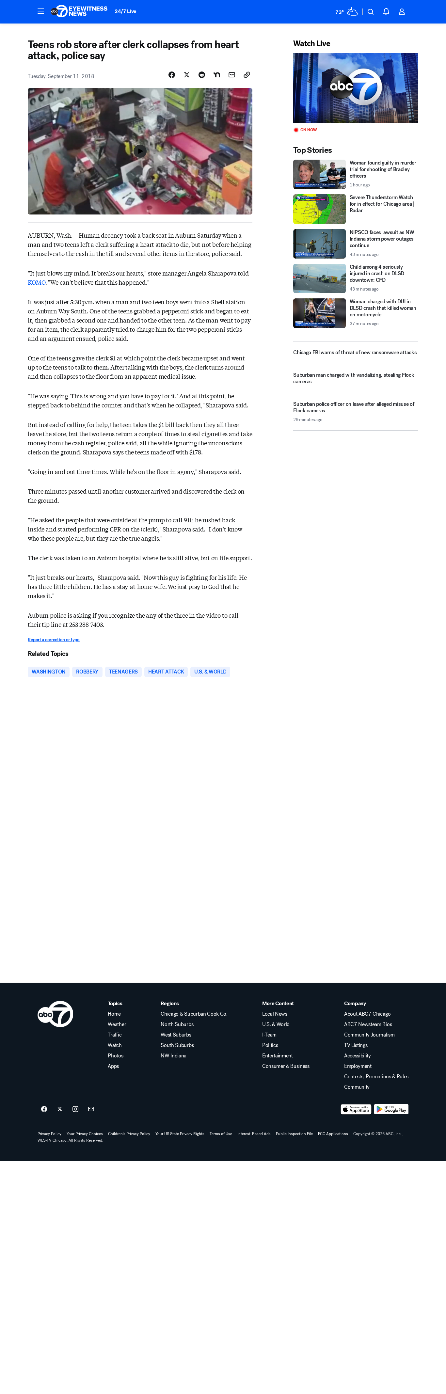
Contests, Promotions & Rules (376, 1076)
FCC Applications (333, 1134)
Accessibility (357, 1055)
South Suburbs (177, 1045)
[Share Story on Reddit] (201, 74)
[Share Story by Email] (231, 74)
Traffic (114, 1035)
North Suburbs (177, 1024)
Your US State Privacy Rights (179, 1134)
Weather (117, 1024)
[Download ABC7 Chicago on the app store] (356, 1109)
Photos (115, 1055)
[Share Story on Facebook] (171, 74)
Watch (114, 1045)
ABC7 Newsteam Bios (368, 1024)
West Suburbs (176, 1035)
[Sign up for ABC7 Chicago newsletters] (91, 1109)
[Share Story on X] (186, 74)
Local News (274, 1014)
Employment (358, 1066)
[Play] (355, 88)
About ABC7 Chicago (367, 1014)
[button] (41, 11)
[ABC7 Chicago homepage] (79, 12)
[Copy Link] (246, 74)
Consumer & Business (286, 1066)
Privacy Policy (49, 1134)
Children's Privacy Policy (129, 1134)
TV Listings (355, 1045)
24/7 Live (125, 11)
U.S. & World (276, 1024)
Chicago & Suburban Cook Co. (194, 1014)
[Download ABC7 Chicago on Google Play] (391, 1109)
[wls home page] (55, 1014)
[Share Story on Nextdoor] (216, 74)
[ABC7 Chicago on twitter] (59, 1109)
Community (357, 1087)
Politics (270, 1045)
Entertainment (277, 1055)
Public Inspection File (294, 1134)
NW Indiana (173, 1055)
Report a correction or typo (53, 640)
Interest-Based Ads (254, 1134)
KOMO (36, 282)
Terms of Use (221, 1134)
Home (114, 1014)
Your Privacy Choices (85, 1134)
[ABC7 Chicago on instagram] (75, 1109)
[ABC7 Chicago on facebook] (44, 1109)
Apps (113, 1066)
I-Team (269, 1035)
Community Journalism (369, 1035)
